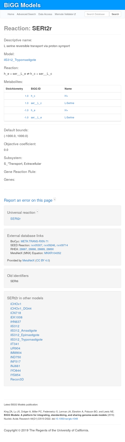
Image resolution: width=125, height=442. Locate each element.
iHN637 (15, 321)
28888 (32, 249)
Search (115, 14)
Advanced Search (26, 14)
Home (11, 14)
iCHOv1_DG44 (21, 308)
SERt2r (15, 218)
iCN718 (15, 312)
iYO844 (15, 370)
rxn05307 (36, 245)
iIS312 (14, 326)
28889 (41, 249)
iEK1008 (16, 317)
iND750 (15, 357)
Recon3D (17, 379)
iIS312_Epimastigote (24, 334)
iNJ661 (15, 365)
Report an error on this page (29, 200)
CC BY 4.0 (42, 260)
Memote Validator (64, 14)
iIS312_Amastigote (23, 330)
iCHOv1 (15, 303)
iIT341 (14, 343)
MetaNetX (28, 260)
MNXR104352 (52, 253)
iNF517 (15, 361)
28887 (23, 249)
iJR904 (15, 348)
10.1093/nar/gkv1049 (67, 418)
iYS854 (15, 374)
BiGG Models (22, 4)
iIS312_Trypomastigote (20, 59)
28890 (50, 249)
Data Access (45, 14)
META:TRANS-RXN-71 (35, 241)
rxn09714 (62, 245)
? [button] (54, 199)
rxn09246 (49, 245)
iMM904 (16, 352)
